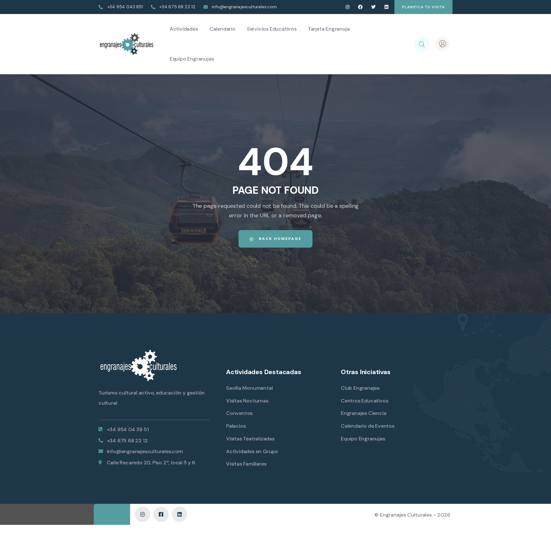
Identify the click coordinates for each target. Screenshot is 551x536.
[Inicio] (126, 44)
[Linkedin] (386, 7)
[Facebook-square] (161, 514)
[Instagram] (347, 7)
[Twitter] (373, 7)
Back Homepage (279, 238)
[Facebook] (360, 7)
